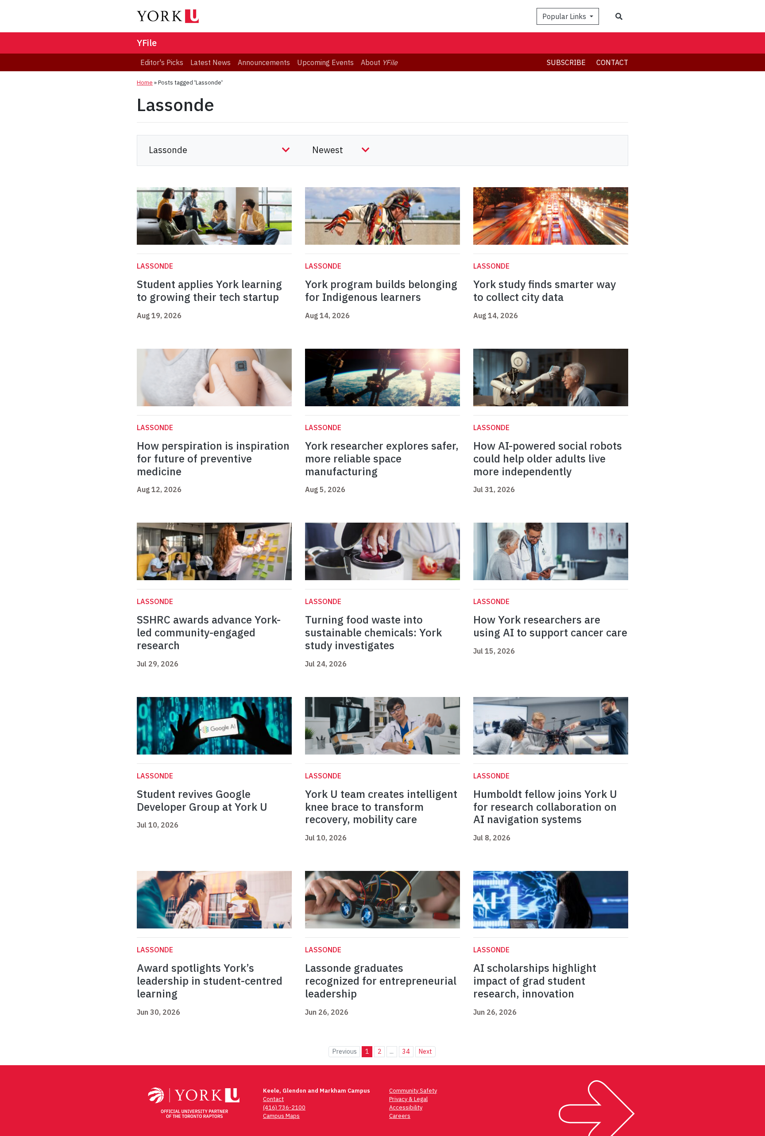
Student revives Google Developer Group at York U (202, 800)
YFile (147, 43)
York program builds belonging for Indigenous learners (381, 290)
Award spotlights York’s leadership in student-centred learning (209, 981)
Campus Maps (281, 1116)
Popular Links (565, 16)
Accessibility (405, 1107)
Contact (612, 62)
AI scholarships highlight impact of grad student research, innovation (534, 981)
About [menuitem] (379, 62)
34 (406, 1051)
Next (425, 1051)
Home (145, 82)
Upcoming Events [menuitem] (325, 62)
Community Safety (413, 1090)
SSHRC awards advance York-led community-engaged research (209, 632)
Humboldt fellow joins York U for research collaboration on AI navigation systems (545, 807)
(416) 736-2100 (284, 1107)
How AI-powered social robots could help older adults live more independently (547, 458)
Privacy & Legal (408, 1099)
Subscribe (566, 62)
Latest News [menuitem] (210, 62)
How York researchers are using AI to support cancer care (550, 625)
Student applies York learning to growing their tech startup (209, 290)
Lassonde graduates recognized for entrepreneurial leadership (380, 981)
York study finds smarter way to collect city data (544, 290)
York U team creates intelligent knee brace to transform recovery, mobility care (381, 807)
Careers (399, 1116)
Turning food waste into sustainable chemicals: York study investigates (373, 632)
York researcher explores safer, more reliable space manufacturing (382, 458)
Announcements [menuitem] (264, 62)
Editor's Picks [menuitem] (161, 62)
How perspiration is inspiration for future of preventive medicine (213, 458)
